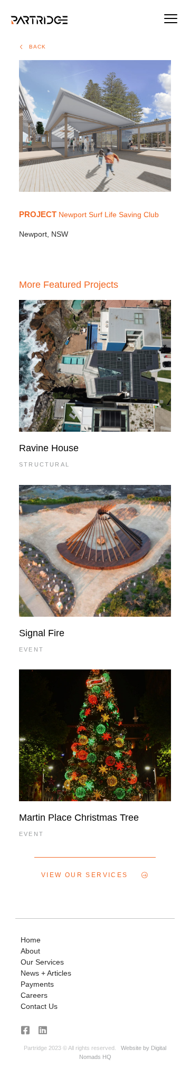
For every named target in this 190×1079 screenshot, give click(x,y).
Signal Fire (41, 633)
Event (31, 649)
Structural (44, 464)
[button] (170, 20)
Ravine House (49, 448)
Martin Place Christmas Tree (79, 817)
